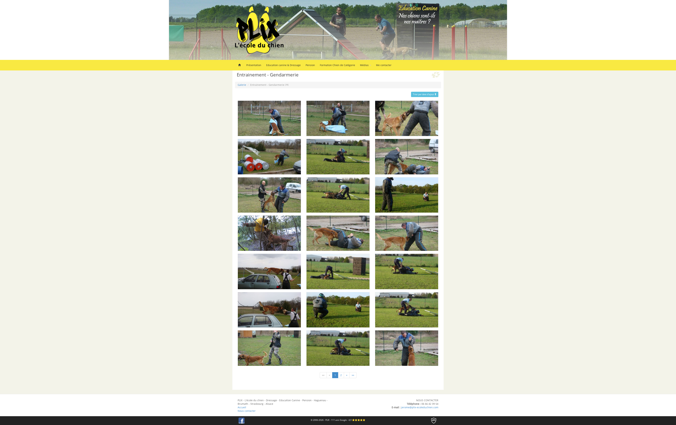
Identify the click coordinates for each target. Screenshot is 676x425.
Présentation (253, 65)
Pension (310, 65)
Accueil (242, 407)
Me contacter (384, 65)
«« (323, 375)
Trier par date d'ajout (423, 94)
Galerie (242, 84)
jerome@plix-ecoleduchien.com (419, 407)
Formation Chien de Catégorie (337, 65)
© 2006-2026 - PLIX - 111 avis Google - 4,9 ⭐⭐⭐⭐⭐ (338, 419)
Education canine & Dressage (283, 65)
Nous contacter (247, 410)
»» (353, 375)
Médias (364, 65)
